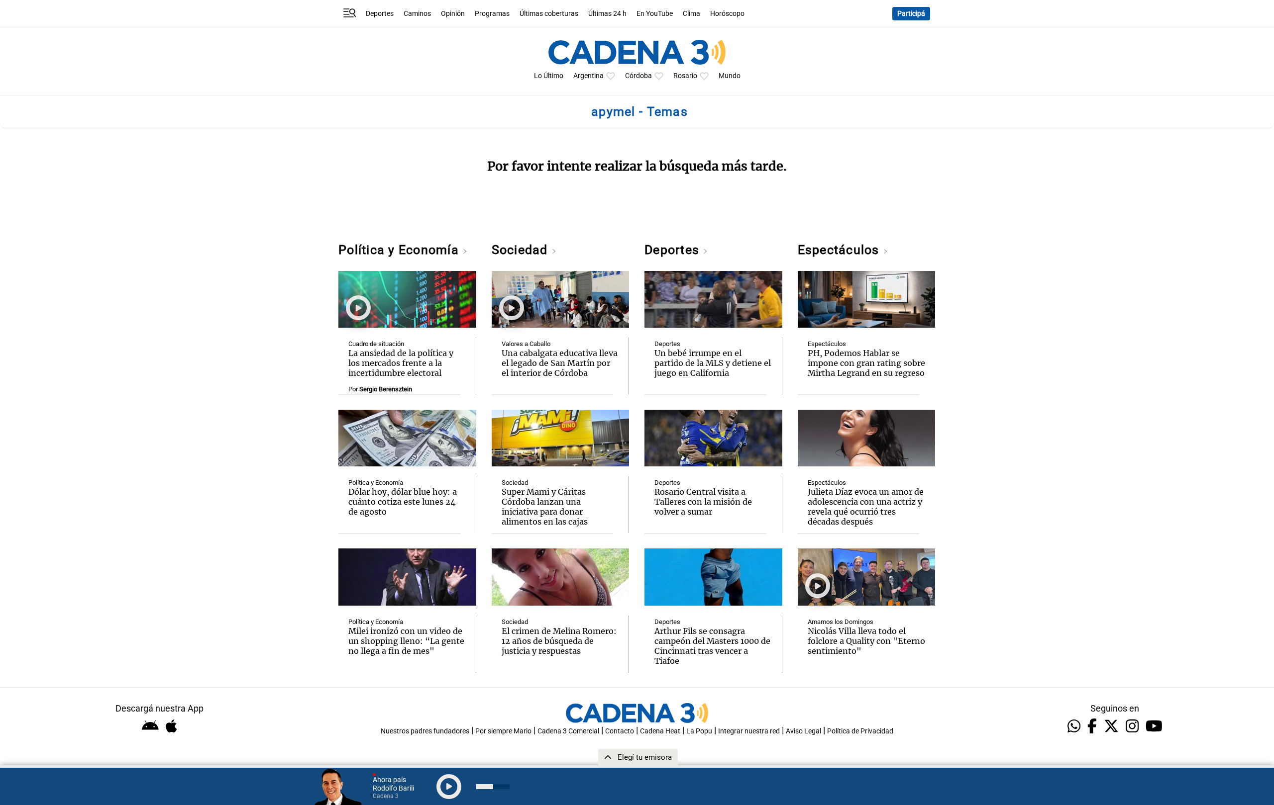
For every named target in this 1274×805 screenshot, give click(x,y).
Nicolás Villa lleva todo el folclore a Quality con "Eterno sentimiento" (866, 641)
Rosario (685, 76)
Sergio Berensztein (385, 389)
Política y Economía (400, 250)
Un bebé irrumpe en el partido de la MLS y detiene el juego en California (712, 363)
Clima (691, 13)
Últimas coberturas (549, 13)
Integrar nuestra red (749, 731)
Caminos (417, 13)
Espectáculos (840, 250)
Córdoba (638, 76)
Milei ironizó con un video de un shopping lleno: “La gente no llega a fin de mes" (406, 641)
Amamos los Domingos (840, 622)
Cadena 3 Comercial (568, 731)
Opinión (453, 13)
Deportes (380, 13)
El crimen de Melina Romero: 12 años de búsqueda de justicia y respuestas (559, 641)
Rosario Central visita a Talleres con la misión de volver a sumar (703, 502)
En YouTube (655, 13)
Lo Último (548, 76)
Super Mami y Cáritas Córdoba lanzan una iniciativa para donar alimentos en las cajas (545, 507)
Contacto (619, 731)
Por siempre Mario (503, 731)
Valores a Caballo (526, 344)
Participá (911, 13)
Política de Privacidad (860, 731)
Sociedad (521, 250)
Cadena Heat (660, 731)
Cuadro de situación (376, 344)
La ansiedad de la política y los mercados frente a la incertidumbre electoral (400, 363)
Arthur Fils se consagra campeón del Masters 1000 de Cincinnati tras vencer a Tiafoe (712, 646)
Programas (492, 13)
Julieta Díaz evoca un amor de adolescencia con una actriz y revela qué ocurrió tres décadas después (866, 507)
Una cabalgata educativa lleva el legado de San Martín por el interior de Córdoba (560, 363)
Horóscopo (727, 13)
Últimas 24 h (607, 13)
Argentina (588, 76)
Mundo (730, 76)
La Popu (699, 731)
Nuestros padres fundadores (425, 731)
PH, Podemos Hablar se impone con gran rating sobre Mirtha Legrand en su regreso (866, 363)
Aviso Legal (803, 731)
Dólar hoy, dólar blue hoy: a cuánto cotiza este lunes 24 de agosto (402, 502)
